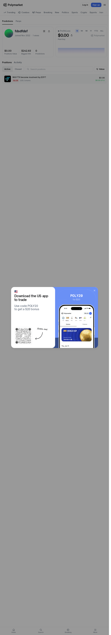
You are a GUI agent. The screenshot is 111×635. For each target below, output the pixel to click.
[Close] (94, 290)
